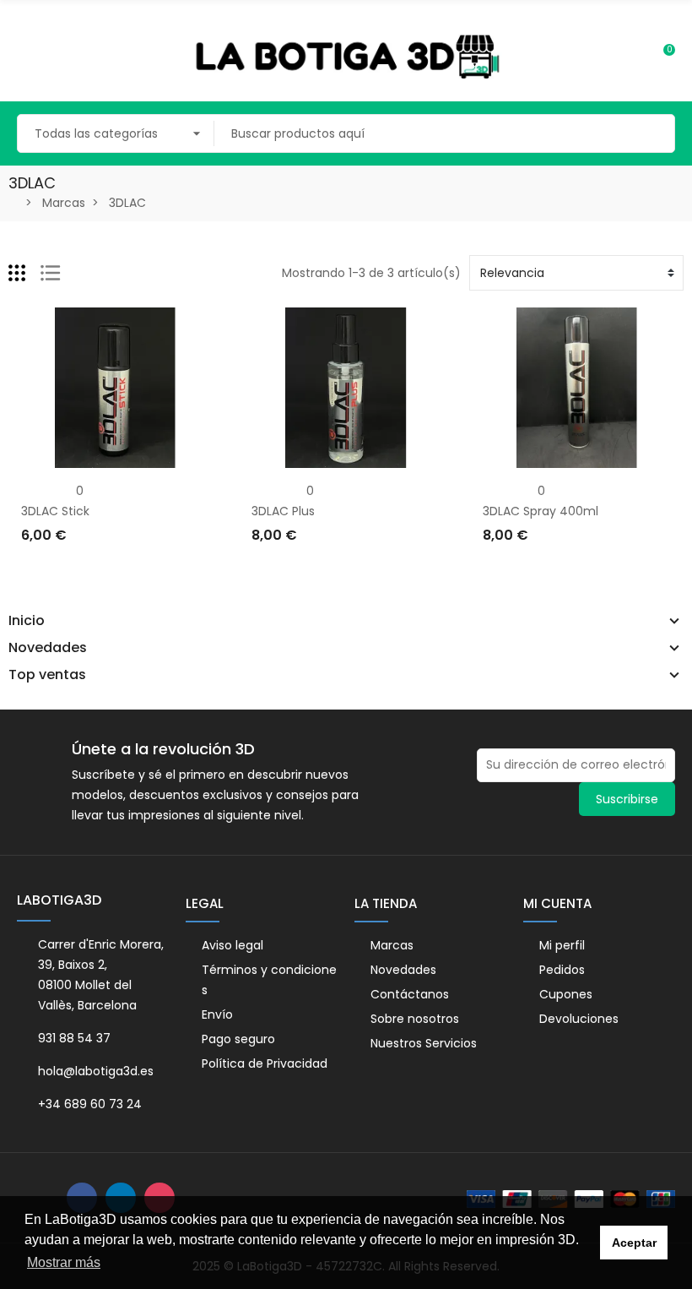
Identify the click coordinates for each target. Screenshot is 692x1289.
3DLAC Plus (283, 511)
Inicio (26, 621)
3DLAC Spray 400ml (540, 511)
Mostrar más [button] (63, 1262)
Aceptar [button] (634, 1242)
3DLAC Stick (55, 511)
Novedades (47, 648)
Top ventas (47, 675)
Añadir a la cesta (75, 570)
